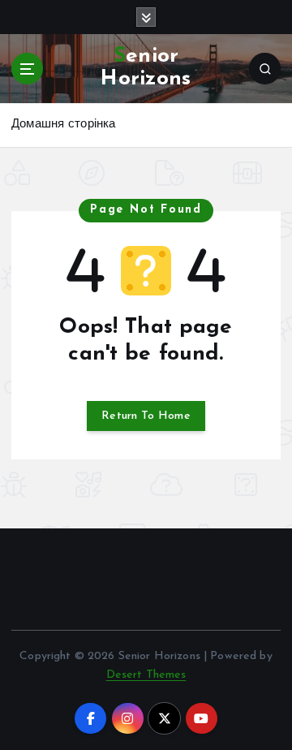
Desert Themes (146, 675)
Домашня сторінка (63, 125)
